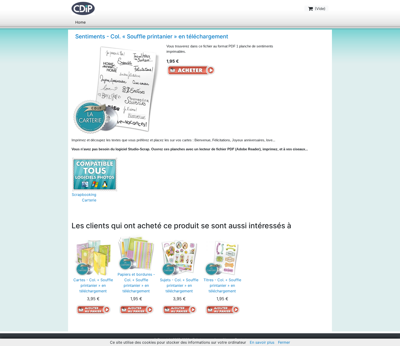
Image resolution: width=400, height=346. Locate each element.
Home (80, 22)
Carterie (89, 200)
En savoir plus (262, 342)
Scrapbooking (84, 194)
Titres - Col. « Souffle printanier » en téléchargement (222, 285)
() (319, 8)
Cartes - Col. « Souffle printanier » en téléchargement (93, 285)
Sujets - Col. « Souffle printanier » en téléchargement (179, 285)
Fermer (284, 342)
